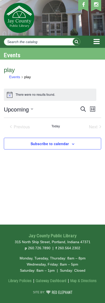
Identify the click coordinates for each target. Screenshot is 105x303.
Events (14, 77)
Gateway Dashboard (51, 280)
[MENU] (96, 41)
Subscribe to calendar (50, 143)
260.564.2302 (69, 248)
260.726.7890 (39, 248)
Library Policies (20, 280)
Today (55, 126)
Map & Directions (83, 280)
